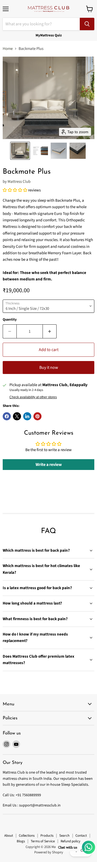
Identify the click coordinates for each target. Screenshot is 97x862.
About (8, 835)
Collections (26, 835)
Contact (81, 835)
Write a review (49, 465)
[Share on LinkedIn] (27, 416)
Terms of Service (43, 841)
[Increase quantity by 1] (50, 331)
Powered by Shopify (48, 852)
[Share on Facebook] (7, 416)
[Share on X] (17, 416)
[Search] (87, 24)
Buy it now (48, 367)
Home (8, 48)
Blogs (21, 841)
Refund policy (70, 841)
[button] (20, 150)
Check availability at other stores (33, 397)
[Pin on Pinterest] (37, 416)
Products (46, 835)
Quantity (10, 320)
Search (64, 835)
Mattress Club (19, 181)
